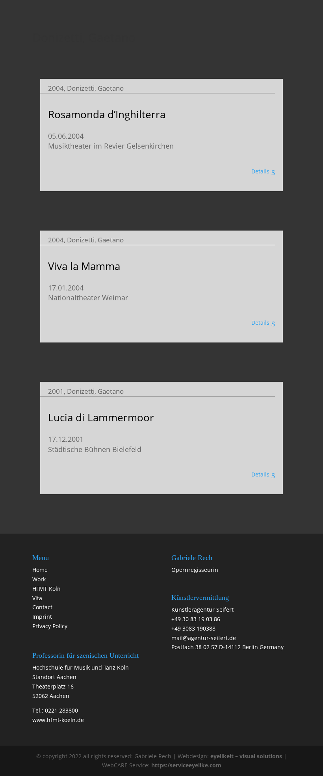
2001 (56, 391)
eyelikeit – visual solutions (246, 756)
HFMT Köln (46, 588)
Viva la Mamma (84, 266)
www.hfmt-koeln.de (58, 720)
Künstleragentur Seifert (202, 609)
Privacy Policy (49, 626)
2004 (56, 88)
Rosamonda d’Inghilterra (106, 114)
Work (39, 579)
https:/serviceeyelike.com (186, 765)
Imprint (42, 616)
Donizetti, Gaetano (95, 88)
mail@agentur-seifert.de (203, 638)
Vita (37, 598)
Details (260, 171)
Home (40, 569)
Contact (42, 607)
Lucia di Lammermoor (101, 417)
